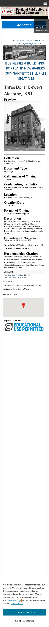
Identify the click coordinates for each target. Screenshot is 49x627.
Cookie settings (14, 600)
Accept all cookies (24, 612)
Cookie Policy (17, 603)
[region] (24, 603)
